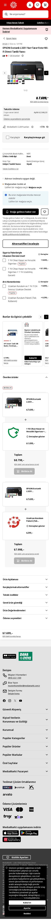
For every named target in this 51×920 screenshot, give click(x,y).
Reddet (27, 913)
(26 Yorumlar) (15, 55)
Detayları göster (37, 436)
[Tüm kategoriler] (5, 5)
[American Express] (31, 809)
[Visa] (7, 809)
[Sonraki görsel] (46, 73)
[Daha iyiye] (26, 656)
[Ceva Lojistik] (7, 787)
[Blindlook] (9, 656)
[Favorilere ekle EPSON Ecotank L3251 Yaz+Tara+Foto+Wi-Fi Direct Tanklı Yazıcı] (46, 39)
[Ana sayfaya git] (14, 5)
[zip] (19, 817)
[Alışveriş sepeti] (45, 5)
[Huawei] (12, 839)
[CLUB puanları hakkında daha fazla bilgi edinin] (32, 127)
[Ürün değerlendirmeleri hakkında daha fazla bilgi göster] (22, 56)
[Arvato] (7, 794)
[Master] (19, 809)
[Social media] (5, 700)
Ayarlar (27, 908)
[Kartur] (19, 787)
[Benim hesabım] (30, 5)
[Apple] (11, 833)
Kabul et (27, 902)
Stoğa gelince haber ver (23, 211)
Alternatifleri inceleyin (25, 243)
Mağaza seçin (35, 187)
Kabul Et (33, 358)
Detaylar (44, 254)
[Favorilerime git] (37, 5)
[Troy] (7, 816)
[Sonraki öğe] (46, 317)
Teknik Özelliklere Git (10, 169)
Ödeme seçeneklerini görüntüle (17, 119)
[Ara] (6, 14)
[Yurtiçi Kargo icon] (31, 787)
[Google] (29, 833)
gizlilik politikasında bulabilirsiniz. (16, 234)
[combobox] (28, 14)
